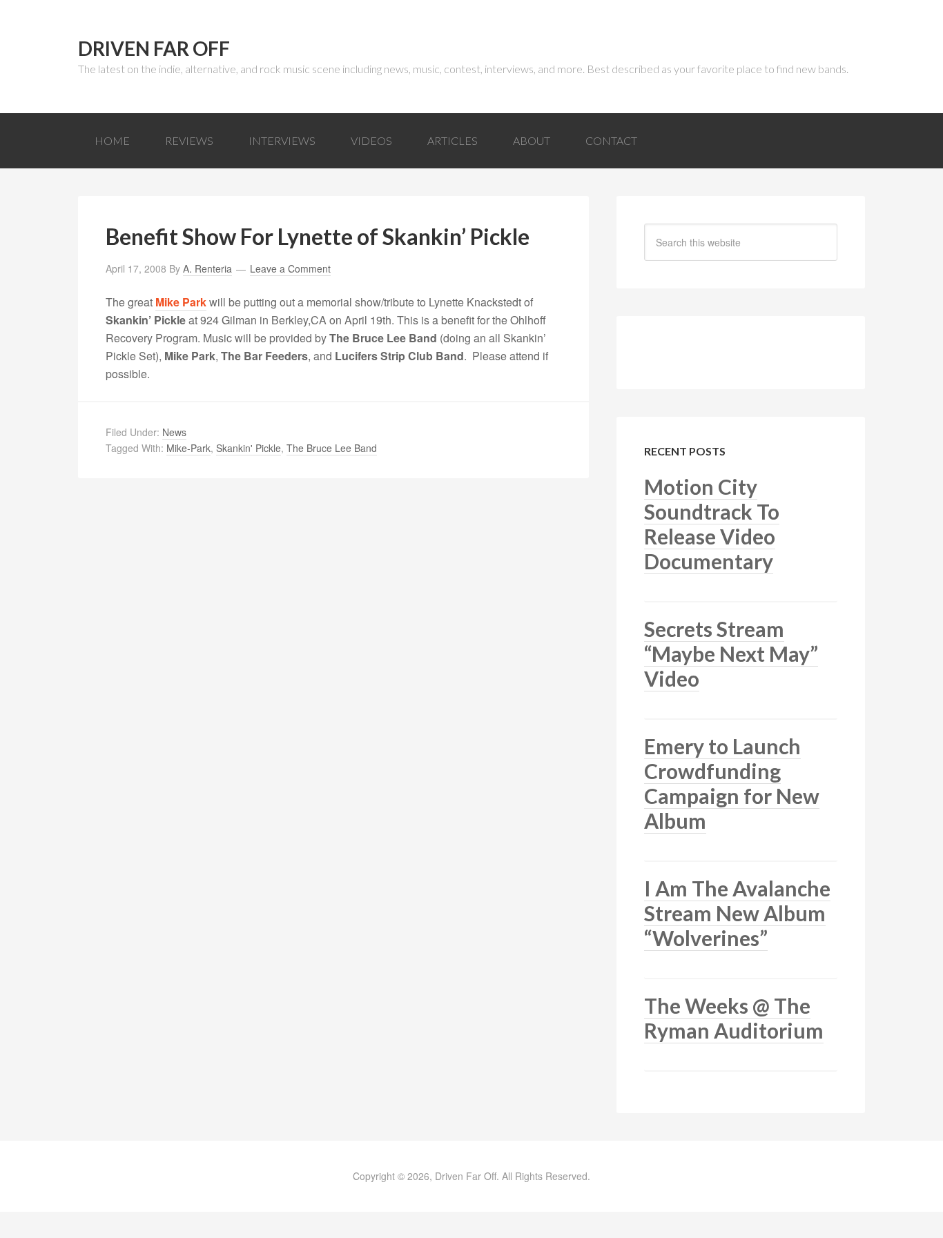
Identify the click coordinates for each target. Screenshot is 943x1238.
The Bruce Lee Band (331, 448)
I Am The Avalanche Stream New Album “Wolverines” (737, 913)
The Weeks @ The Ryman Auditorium (734, 1018)
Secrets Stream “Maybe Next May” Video (731, 653)
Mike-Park (188, 448)
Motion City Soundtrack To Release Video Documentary (711, 523)
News (174, 432)
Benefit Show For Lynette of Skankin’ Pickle (317, 236)
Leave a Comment (290, 268)
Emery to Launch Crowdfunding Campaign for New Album (731, 783)
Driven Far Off (154, 48)
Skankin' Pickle (248, 448)
